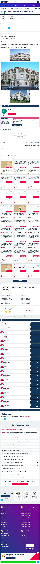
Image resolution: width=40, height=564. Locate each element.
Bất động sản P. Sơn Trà (6, 302)
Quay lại (37, 8)
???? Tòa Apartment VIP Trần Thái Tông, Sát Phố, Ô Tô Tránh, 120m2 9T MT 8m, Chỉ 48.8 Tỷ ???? (33, 214)
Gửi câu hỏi (20, 484)
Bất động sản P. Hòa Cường (25, 298)
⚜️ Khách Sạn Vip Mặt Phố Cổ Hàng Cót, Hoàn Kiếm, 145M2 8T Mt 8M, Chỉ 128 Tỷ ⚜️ (6, 184)
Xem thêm (20, 280)
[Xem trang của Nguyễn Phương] (1, 203)
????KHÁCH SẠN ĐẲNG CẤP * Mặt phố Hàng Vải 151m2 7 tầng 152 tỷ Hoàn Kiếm (20, 258)
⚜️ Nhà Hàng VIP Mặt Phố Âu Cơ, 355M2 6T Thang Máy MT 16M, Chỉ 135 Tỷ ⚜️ (6, 199)
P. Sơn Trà (3, 515)
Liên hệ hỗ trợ (24, 542)
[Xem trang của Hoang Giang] (15, 203)
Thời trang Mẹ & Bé (5, 548)
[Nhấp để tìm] (38, 2)
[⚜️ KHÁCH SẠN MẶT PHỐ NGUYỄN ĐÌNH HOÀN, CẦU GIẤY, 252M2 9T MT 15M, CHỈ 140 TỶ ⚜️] (33, 194)
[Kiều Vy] (4, 111)
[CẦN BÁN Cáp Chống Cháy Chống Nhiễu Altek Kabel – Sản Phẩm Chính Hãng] (6, 123)
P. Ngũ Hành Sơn (5, 520)
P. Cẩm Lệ (3, 517)
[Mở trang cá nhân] (2, 323)
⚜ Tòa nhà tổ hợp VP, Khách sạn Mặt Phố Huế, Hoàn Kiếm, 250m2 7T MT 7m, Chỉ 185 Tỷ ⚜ (33, 229)
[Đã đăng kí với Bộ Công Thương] (30, 546)
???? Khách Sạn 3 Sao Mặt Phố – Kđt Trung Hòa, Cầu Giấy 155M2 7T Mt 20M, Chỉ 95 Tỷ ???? (6, 273)
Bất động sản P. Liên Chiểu (7, 300)
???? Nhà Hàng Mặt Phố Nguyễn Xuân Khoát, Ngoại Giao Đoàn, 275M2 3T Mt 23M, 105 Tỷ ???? (6, 170)
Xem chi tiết (15, 125)
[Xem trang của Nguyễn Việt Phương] (28, 173)
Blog (23, 539)
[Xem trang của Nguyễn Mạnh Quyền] (15, 247)
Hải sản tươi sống (5, 540)
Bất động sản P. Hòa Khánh (7, 299)
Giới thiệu (23, 533)
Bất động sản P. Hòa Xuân (25, 299)
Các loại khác (27, 8)
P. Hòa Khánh (4, 522)
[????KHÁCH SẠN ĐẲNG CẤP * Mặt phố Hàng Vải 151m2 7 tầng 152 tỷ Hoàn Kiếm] (20, 253)
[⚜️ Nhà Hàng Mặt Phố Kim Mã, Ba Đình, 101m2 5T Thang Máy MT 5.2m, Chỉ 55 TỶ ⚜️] (6, 208)
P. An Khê (3, 526)
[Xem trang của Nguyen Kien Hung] (28, 247)
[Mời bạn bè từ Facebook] (5, 419)
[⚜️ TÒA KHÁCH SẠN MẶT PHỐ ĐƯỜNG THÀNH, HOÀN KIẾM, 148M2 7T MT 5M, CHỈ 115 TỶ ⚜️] (6, 223)
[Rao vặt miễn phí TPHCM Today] (30, 315)
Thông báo (24, 535)
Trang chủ (4, 8)
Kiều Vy (9, 109)
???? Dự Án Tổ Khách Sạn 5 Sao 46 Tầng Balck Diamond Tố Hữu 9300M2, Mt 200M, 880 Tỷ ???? (33, 258)
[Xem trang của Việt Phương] (1, 173)
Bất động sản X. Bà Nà (6, 303)
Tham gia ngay (20, 410)
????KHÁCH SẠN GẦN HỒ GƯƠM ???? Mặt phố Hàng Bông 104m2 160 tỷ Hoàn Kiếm (33, 244)
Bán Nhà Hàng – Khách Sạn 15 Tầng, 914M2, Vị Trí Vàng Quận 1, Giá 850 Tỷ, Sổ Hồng (19, 199)
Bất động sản (16, 8)
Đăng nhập (37, 142)
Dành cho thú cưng (5, 546)
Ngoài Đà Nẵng (10, 8)
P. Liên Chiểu (4, 524)
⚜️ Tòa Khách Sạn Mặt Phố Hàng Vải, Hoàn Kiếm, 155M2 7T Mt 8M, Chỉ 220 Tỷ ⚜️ (6, 244)
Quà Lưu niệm (4, 544)
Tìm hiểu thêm (26, 416)
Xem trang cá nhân (11, 114)
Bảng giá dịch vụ (25, 537)
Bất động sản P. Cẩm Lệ (6, 296)
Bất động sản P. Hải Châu (25, 296)
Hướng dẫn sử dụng (25, 540)
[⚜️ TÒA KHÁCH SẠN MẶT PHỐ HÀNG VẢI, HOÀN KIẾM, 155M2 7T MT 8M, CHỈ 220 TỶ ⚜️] (6, 238)
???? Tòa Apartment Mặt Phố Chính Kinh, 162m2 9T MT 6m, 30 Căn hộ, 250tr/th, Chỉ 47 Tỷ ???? (33, 184)
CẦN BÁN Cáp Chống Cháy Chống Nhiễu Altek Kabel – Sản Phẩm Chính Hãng (24, 120)
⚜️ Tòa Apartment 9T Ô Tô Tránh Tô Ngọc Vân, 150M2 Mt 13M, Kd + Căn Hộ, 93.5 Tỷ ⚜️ (6, 258)
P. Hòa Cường (4, 518)
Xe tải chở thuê (4, 537)
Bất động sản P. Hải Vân (6, 298)
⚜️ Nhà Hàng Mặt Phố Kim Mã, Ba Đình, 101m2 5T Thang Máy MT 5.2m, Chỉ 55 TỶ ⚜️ (6, 214)
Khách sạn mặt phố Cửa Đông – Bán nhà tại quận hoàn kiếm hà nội (20, 244)
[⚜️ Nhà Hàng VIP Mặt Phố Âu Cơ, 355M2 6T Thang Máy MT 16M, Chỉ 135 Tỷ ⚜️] (6, 194)
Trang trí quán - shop (5, 542)
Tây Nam (9, 21)
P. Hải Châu (4, 513)
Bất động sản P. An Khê (25, 295)
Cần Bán (21, 8)
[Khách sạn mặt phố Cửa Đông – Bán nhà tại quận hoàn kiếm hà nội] (20, 238)
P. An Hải (3, 509)
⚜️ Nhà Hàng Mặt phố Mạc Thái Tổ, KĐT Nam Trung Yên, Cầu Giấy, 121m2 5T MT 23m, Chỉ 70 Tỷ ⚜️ (19, 170)
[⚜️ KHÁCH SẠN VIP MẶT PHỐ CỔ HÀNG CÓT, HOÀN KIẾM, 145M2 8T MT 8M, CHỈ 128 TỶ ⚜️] (6, 179)
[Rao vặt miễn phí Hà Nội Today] (10, 315)
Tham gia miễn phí (11, 558)
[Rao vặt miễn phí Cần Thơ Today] (20, 317)
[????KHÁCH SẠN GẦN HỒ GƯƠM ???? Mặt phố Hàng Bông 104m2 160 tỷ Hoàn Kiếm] (33, 238)
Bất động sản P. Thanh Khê (25, 302)
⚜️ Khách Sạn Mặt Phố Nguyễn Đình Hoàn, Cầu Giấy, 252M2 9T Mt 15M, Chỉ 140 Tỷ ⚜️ (33, 199)
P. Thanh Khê (4, 511)
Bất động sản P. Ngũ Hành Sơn (26, 300)
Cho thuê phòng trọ (5, 535)
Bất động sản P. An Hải (6, 295)
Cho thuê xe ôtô (5, 533)
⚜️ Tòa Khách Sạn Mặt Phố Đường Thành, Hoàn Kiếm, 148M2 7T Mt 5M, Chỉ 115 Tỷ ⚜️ (6, 229)
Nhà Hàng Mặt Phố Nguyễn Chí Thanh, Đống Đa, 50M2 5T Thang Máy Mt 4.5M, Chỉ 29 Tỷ (19, 214)
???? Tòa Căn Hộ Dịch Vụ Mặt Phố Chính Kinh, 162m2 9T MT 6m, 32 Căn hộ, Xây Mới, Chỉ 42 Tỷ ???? (33, 170)
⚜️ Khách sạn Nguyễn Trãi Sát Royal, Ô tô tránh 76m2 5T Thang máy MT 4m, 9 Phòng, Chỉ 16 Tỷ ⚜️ (20, 229)
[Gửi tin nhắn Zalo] (38, 562)
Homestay (4, 539)
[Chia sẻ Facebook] (9, 28)
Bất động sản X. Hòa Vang (25, 303)
